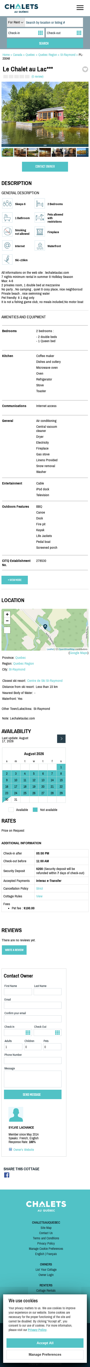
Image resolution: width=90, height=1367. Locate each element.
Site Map (46, 1228)
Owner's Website (23, 1149)
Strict (39, 888)
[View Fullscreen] (7, 630)
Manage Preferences (45, 1354)
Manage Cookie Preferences (46, 1248)
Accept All (45, 1343)
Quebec (20, 657)
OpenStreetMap (67, 649)
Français (51, 1254)
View (39, 896)
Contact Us (46, 1233)
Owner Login (46, 1275)
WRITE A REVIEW (14, 950)
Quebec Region (23, 663)
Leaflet (50, 649)
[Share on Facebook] (6, 1176)
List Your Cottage (46, 1269)
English (39, 1254)
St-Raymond (17, 669)
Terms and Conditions (46, 1238)
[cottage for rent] (21, 11)
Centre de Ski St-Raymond (45, 680)
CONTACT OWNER (45, 167)
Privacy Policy (46, 1243)
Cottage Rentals (46, 1290)
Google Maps (78, 653)
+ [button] (7, 614)
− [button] (7, 620)
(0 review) (37, 76)
